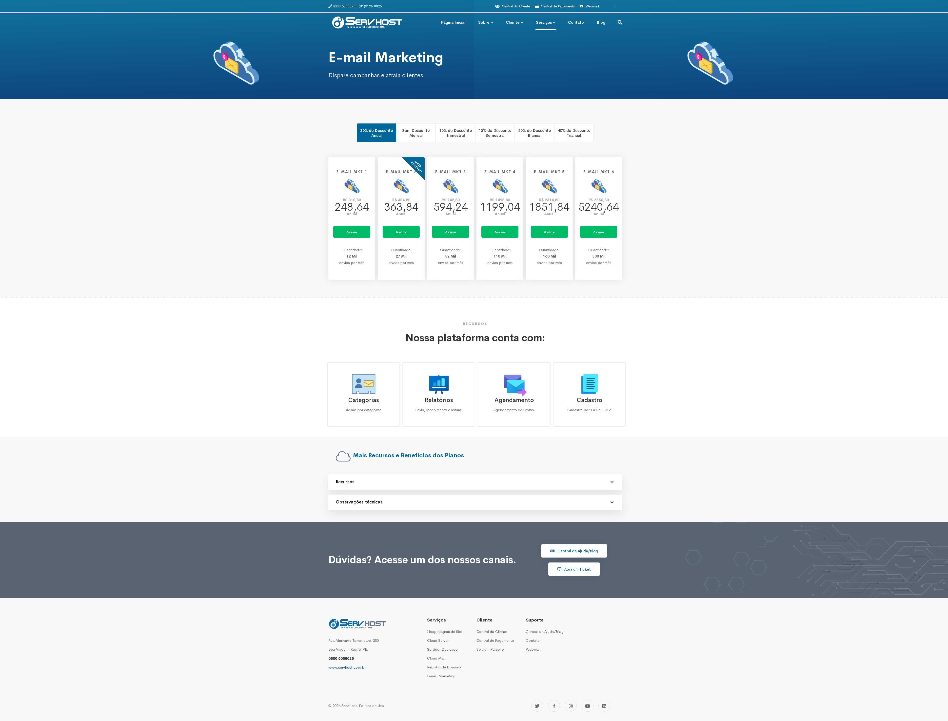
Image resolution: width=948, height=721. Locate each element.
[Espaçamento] (617, 706)
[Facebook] (554, 706)
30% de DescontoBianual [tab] (534, 133)
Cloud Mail (436, 658)
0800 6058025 (341, 658)
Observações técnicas (359, 502)
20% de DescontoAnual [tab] (376, 133)
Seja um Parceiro (490, 649)
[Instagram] (571, 706)
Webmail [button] (592, 6)
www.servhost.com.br (347, 667)
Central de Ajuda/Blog (577, 551)
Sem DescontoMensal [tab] (416, 133)
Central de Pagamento (558, 6)
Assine (351, 232)
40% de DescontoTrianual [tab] (574, 133)
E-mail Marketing (441, 676)
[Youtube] (587, 706)
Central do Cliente (516, 6)
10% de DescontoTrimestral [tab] (455, 133)
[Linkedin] (604, 706)
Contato (533, 640)
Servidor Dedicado (442, 649)
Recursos (345, 481)
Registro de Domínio (444, 667)
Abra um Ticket (577, 569)
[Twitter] (537, 706)
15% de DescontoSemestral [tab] (495, 133)
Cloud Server (438, 640)
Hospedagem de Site (444, 631)
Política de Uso (371, 705)
